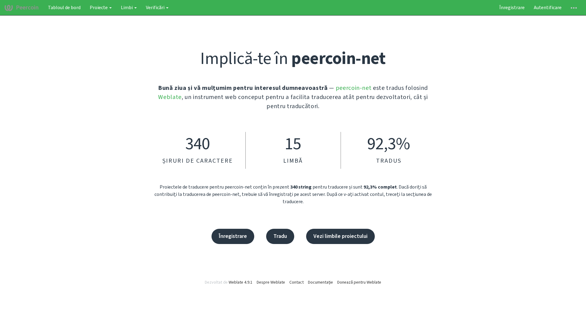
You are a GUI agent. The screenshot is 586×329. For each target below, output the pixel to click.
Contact (296, 282)
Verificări (155, 7)
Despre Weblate (271, 282)
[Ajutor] (573, 7)
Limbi (127, 7)
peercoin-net (354, 88)
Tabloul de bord (64, 7)
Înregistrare (512, 7)
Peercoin (27, 7)
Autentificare (548, 7)
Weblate (170, 97)
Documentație (320, 282)
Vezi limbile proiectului (340, 236)
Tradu (280, 236)
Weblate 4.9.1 (240, 282)
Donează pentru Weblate (359, 282)
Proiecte (99, 7)
